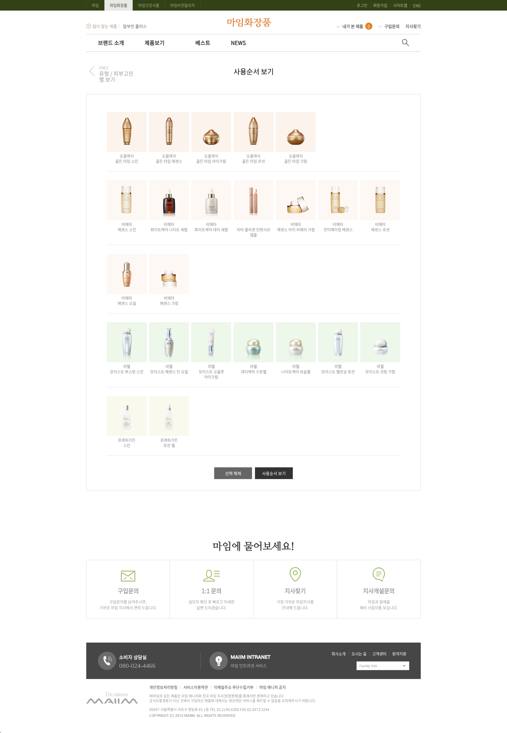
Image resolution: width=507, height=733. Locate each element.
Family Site (368, 665)
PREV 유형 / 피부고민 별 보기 (116, 73)
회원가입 (380, 5)
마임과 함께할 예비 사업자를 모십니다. (379, 598)
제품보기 (155, 43)
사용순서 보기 (274, 473)
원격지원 (399, 653)
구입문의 (391, 26)
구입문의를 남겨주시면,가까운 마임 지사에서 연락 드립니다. (128, 598)
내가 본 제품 (356, 26)
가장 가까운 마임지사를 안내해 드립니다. (295, 598)
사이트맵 (400, 5)
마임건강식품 (148, 5)
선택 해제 (233, 473)
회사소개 (339, 653)
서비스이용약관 (195, 687)
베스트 (202, 43)
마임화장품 (118, 5)
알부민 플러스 (134, 26)
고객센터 (379, 653)
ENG (417, 5)
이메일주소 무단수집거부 (234, 687)
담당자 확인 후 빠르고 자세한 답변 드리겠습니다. (211, 598)
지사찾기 (413, 26)
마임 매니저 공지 (272, 687)
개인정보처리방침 (163, 687)
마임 (95, 5)
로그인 (362, 5)
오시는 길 (358, 653)
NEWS (238, 43)
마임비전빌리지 (182, 5)
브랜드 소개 (111, 43)
